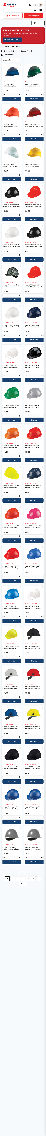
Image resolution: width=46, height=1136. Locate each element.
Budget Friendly (27, 51)
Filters (39, 23)
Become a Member (14, 39)
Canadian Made (9, 55)
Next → (23, 884)
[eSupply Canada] (9, 5)
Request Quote (33, 16)
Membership (14, 16)
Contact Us (30, 4)
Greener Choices (10, 51)
